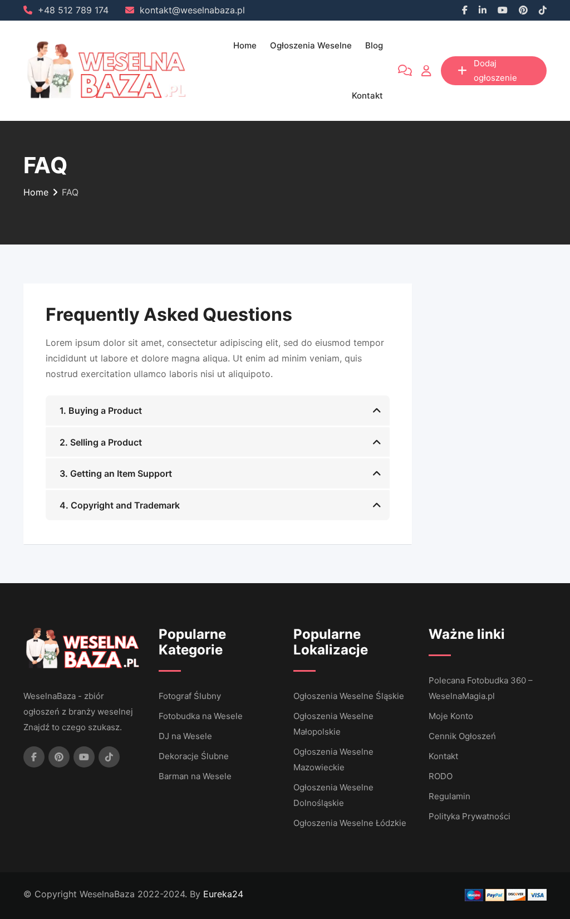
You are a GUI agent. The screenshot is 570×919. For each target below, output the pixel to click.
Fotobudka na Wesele (201, 716)
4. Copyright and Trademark (120, 505)
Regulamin (449, 796)
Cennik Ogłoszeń (462, 736)
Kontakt (367, 95)
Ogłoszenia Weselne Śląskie (348, 696)
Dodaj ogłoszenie (495, 70)
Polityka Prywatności (469, 816)
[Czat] (405, 70)
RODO (441, 776)
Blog (374, 45)
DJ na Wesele (185, 736)
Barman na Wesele (195, 776)
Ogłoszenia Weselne (311, 45)
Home (245, 45)
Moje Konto (451, 716)
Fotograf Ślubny (190, 696)
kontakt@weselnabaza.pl (192, 10)
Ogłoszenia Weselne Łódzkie (349, 823)
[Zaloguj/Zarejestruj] (426, 70)
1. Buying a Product (101, 410)
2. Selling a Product (101, 442)
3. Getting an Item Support (116, 473)
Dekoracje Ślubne (194, 756)
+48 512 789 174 (73, 10)
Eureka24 (223, 894)
